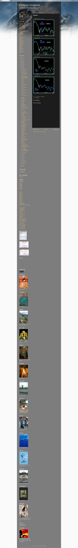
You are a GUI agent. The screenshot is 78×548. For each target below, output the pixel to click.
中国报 (20, 186)
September (23, 152)
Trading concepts (22, 213)
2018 (21, 58)
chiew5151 (26, 14)
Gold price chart (22, 222)
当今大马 (20, 182)
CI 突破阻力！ (23, 132)
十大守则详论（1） (24, 95)
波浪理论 (20, 42)
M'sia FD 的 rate (22, 227)
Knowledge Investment (29, 5)
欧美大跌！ (23, 101)
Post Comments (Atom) (42, 131)
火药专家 (20, 201)
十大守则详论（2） (24, 92)
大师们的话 (21, 37)
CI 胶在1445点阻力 (24, 107)
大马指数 (20, 217)
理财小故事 (21, 48)
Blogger (45, 545)
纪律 (22, 110)
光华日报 (20, 187)
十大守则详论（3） (24, 90)
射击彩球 (20, 202)
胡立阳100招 (21, 51)
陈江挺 (20, 52)
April (22, 159)
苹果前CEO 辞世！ (24, 133)
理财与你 (20, 47)
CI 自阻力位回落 (24, 144)
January (22, 163)
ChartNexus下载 (22, 228)
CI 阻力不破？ (23, 147)
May (22, 157)
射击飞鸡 (20, 193)
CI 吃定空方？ (23, 136)
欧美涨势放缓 (23, 126)
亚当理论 (20, 32)
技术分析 (20, 212)
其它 (20, 36)
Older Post (56, 129)
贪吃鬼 (20, 196)
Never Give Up (23, 108)
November (23, 70)
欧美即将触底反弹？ (24, 139)
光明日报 (20, 189)
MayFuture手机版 (22, 224)
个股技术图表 (21, 209)
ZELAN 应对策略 (22, 28)
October (22, 72)
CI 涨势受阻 (23, 128)
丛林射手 (20, 197)
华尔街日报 (21, 181)
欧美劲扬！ (23, 122)
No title (22, 80)
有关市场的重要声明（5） (25, 146)
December (23, 69)
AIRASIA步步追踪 (22, 23)
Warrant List (21, 214)
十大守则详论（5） (24, 84)
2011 (21, 68)
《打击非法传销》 (22, 172)
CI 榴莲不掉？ (23, 140)
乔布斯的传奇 (23, 129)
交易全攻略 (21, 33)
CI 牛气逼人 (23, 115)
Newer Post (35, 129)
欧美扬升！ (23, 114)
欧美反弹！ (23, 135)
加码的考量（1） (24, 125)
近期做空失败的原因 (24, 77)
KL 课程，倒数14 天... (24, 73)
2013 (21, 65)
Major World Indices (22, 218)
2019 (21, 57)
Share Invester (21, 223)
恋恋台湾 (22, 100)
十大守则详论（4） (24, 87)
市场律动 (37, 97)
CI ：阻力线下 (23, 111)
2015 (21, 62)
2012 (21, 66)
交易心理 (20, 34)
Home (46, 129)
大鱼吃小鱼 (21, 198)
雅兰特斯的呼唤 (22, 203)
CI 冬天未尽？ (23, 74)
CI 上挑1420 (23, 118)
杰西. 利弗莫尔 (21, 41)
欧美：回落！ (23, 143)
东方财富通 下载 (22, 210)
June (22, 156)
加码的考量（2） (24, 121)
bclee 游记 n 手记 (22, 24)
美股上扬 (22, 97)
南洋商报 (20, 185)
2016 (21, 61)
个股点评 (20, 29)
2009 (21, 166)
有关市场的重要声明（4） (25, 150)
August (22, 153)
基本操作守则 (23, 104)
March (22, 160)
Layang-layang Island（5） (25, 119)
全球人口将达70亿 (24, 76)
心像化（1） (23, 81)
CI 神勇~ (22, 103)
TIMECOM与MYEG (22, 27)
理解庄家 (20, 46)
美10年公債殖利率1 (22, 219)
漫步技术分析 (21, 43)
